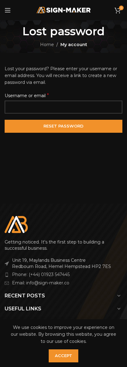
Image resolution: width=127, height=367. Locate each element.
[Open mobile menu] (8, 10)
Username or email (27, 95)
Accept (63, 355)
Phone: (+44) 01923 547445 (41, 274)
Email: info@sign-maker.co (40, 283)
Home (47, 44)
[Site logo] (64, 9)
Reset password (63, 125)
